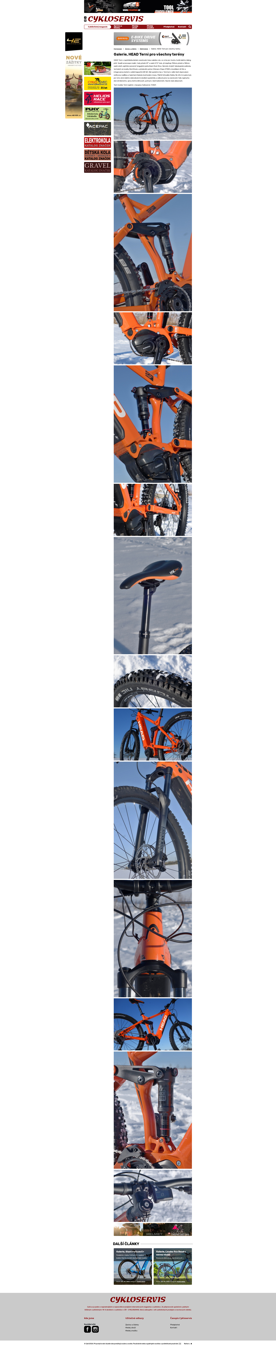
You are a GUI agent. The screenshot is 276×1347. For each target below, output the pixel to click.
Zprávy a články (118, 27)
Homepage (118, 49)
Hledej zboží (135, 27)
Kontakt (182, 27)
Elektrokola (144, 49)
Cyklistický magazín (97, 27)
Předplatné (169, 27)
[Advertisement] (97, 45)
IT (180, 1344)
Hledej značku (150, 27)
